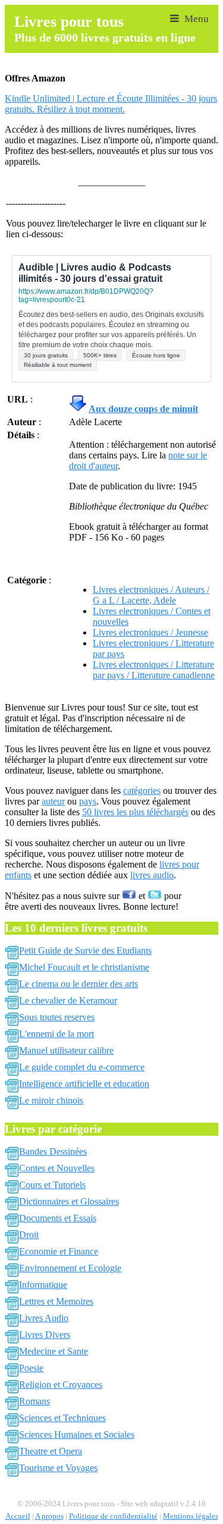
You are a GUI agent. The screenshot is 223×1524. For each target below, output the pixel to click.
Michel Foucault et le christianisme (84, 967)
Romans (34, 1401)
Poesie (31, 1368)
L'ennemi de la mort (56, 1034)
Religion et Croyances (60, 1385)
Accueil (17, 1516)
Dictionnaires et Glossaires (69, 1201)
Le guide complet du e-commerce (82, 1067)
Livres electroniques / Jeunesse (150, 632)
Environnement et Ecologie (70, 1268)
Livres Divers (44, 1335)
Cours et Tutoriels (52, 1185)
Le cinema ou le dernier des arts (78, 984)
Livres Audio (43, 1318)
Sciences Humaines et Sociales (76, 1434)
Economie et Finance (58, 1251)
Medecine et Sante (53, 1351)
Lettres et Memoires (56, 1301)
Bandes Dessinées (53, 1151)
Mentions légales (190, 1516)
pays (87, 801)
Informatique (43, 1285)
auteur (53, 801)
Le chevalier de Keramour (68, 1000)
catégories (142, 790)
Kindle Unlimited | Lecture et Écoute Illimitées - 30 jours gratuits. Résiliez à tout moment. (111, 103)
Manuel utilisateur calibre (66, 1050)
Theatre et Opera (50, 1451)
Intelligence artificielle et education (84, 1084)
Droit (29, 1235)
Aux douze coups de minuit (143, 409)
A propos (49, 1516)
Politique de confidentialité (113, 1516)
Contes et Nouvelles (57, 1168)
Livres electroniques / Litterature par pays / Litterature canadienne (154, 669)
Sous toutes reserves (57, 1017)
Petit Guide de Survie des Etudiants (85, 950)
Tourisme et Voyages (58, 1468)
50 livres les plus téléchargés (135, 812)
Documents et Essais (57, 1218)
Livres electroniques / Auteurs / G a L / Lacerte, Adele (151, 595)
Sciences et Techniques (62, 1418)
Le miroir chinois (51, 1100)
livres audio (152, 875)
